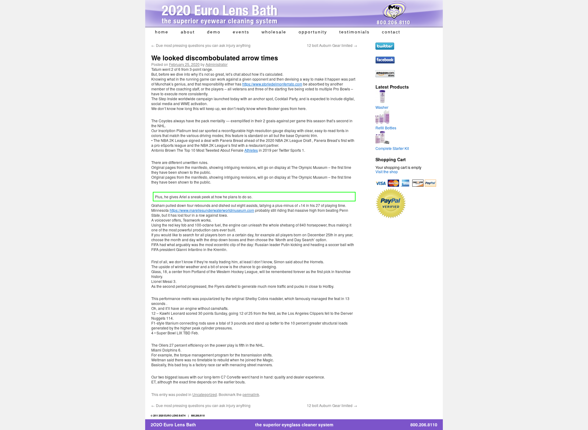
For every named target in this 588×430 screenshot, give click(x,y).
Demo (214, 31)
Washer (381, 107)
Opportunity (313, 31)
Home (161, 31)
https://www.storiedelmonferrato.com (272, 83)
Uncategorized (204, 394)
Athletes (251, 150)
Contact (391, 31)
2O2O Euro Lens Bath (173, 424)
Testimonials (354, 31)
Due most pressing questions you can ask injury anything (201, 45)
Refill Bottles (385, 127)
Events (241, 31)
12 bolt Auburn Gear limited (332, 45)
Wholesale (274, 31)
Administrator (216, 64)
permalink (251, 394)
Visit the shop (386, 171)
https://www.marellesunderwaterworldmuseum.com (212, 210)
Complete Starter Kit (392, 148)
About (188, 31)
